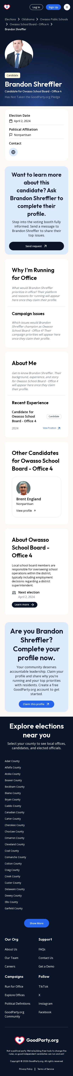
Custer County (13, 882)
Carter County (13, 818)
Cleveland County (15, 844)
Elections (10, 19)
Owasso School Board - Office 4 (29, 24)
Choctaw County (14, 831)
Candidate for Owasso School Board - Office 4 (33, 91)
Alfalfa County (13, 767)
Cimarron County (14, 838)
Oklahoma (28, 19)
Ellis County (11, 902)
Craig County (12, 870)
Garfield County (14, 908)
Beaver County (13, 780)
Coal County (12, 850)
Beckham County (14, 786)
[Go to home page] (7, 7)
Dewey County (13, 895)
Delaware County (15, 889)
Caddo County (13, 806)
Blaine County (13, 793)
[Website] (13, 152)
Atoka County (12, 774)
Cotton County (13, 863)
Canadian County (14, 812)
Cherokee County (15, 825)
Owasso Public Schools (54, 19)
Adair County (12, 761)
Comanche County (15, 857)
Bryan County (12, 799)
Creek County (12, 876)
